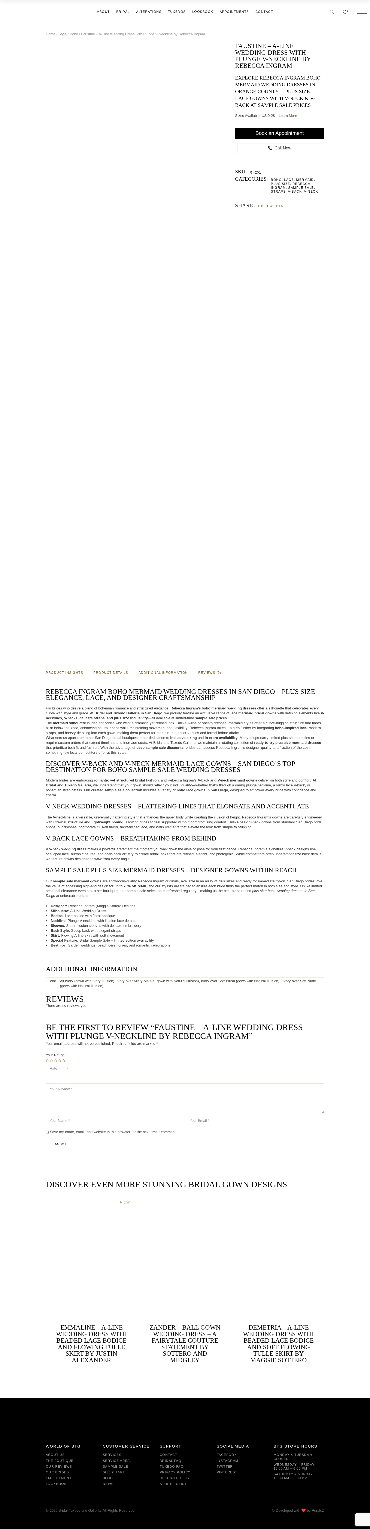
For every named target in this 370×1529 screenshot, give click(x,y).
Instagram (228, 1461)
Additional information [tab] (163, 672)
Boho (276, 179)
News (108, 1484)
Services (112, 1455)
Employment (59, 1478)
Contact (168, 1455)
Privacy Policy (175, 1472)
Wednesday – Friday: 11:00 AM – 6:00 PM (295, 1466)
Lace (289, 179)
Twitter (225, 1466)
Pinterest (227, 1472)
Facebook (227, 1455)
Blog (108, 1478)
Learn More (288, 116)
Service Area (116, 1461)
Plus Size (280, 184)
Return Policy (175, 1478)
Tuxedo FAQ (172, 1466)
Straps (278, 191)
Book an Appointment (279, 133)
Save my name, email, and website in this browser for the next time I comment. (113, 1132)
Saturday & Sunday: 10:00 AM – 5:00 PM (294, 1476)
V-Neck (311, 191)
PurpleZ (318, 1510)
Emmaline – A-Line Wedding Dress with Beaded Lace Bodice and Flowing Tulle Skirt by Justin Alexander (91, 1344)
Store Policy (173, 1484)
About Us (55, 1455)
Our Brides (57, 1472)
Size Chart (114, 1472)
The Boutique (60, 1461)
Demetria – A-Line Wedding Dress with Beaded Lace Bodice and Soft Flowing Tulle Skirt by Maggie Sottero (278, 1344)
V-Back (295, 191)
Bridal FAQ (170, 1461)
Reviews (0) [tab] (209, 672)
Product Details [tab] (110, 672)
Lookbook (56, 1484)
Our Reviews (59, 1466)
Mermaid (305, 179)
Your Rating (56, 1055)
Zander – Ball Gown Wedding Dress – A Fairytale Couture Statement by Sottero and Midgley (185, 1344)
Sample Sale (301, 187)
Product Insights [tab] (64, 672)
